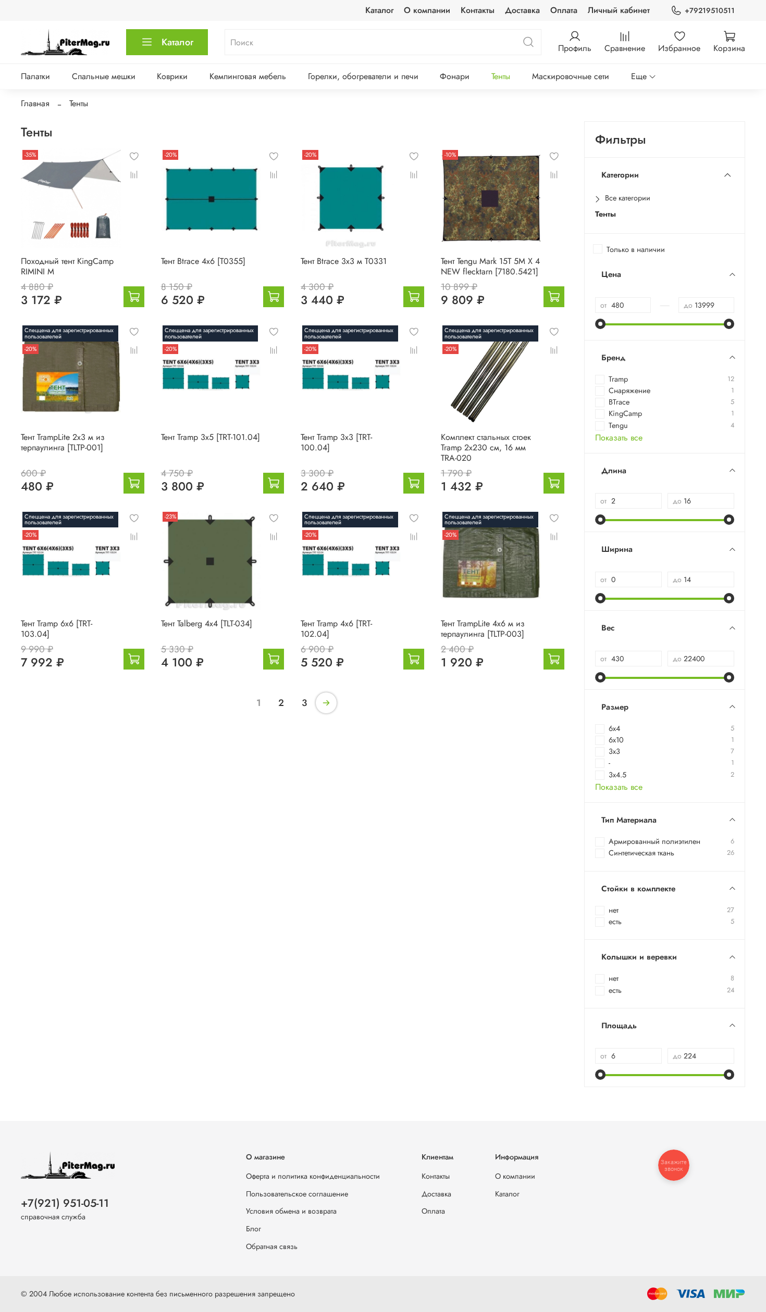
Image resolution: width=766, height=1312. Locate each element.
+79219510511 (710, 10)
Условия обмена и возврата (291, 1211)
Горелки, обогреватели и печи (363, 76)
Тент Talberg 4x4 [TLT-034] (206, 623)
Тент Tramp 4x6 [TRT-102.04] (336, 628)
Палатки (35, 76)
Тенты (500, 76)
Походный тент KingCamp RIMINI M (67, 266)
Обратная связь (272, 1246)
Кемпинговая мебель (247, 76)
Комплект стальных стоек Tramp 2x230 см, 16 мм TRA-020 (486, 447)
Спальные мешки (103, 76)
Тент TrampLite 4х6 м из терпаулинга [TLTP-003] (483, 628)
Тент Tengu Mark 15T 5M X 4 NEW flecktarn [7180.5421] (490, 266)
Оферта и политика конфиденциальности (313, 1176)
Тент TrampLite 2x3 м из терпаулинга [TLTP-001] (63, 442)
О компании (427, 10)
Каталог (379, 10)
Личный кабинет (619, 10)
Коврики (172, 76)
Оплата (563, 10)
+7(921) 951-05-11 (65, 1203)
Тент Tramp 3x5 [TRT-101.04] (210, 437)
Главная (35, 103)
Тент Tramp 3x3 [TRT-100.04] (336, 442)
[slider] (600, 324)
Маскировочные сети (570, 76)
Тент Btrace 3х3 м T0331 (344, 261)
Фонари (455, 76)
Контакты (478, 10)
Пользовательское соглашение (297, 1194)
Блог (253, 1228)
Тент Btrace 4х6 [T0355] (203, 261)
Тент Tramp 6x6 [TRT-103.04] (56, 628)
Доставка (522, 10)
